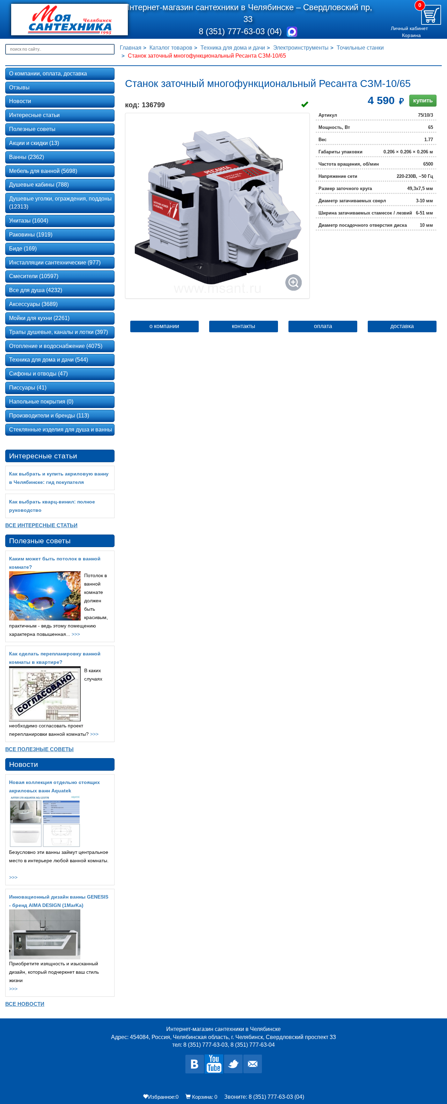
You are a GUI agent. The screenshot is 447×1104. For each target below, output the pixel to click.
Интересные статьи (34, 115)
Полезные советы (32, 129)
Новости (20, 101)
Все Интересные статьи (41, 525)
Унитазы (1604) (28, 221)
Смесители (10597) (33, 276)
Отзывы (19, 87)
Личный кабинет (409, 28)
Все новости (24, 1004)
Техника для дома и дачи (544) (48, 360)
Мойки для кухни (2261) (39, 318)
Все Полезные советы (39, 749)
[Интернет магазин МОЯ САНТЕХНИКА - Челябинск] (60, 19)
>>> (76, 634)
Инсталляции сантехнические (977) (55, 263)
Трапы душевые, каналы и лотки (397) (58, 332)
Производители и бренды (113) (49, 416)
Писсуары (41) (27, 388)
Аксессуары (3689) (33, 304)
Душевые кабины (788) (39, 185)
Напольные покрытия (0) (41, 402)
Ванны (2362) (26, 157)
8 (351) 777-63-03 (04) (241, 31)
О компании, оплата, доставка (48, 74)
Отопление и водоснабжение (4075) (55, 346)
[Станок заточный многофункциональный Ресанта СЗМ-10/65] (217, 206)
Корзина (411, 35)
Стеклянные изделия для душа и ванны (60, 430)
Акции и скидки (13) (34, 143)
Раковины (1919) (30, 235)
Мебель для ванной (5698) (43, 171)
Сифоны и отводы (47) (38, 374)
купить (423, 100)
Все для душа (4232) (35, 290)
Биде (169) (23, 249)
